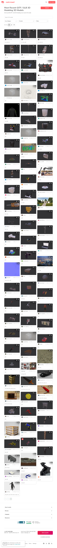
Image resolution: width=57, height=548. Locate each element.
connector (8, 241)
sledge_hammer (9, 54)
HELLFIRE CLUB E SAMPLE (12, 179)
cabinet (8, 464)
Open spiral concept (27, 100)
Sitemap (34, 543)
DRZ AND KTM (42, 298)
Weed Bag (41, 364)
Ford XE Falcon (26, 341)
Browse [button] (6, 510)
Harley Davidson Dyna (27, 311)
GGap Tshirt (9, 149)
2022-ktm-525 (9, 308)
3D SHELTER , (42, 410)
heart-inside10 (42, 192)
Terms (30, 543)
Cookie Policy (17, 544)
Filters (37, 21)
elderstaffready (26, 113)
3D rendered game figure (44, 456)
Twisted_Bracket (26, 39)
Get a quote (45, 532)
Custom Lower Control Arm (28, 125)
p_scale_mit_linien (26, 261)
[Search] (46, 2)
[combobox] (26, 21)
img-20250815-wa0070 (27, 70)
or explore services (45, 537)
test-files (8, 491)
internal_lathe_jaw (43, 54)
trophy (24, 215)
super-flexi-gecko (43, 220)
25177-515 (42, 103)
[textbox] (26, 21)
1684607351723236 (43, 441)
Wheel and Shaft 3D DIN (27, 401)
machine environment (27, 82)
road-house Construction (11, 338)
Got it (5, 543)
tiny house (8, 164)
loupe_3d (8, 277)
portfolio (41, 207)
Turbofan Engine (43, 39)
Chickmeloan (25, 184)
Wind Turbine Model (43, 235)
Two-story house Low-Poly (12, 385)
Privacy (25, 543)
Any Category (8, 21)
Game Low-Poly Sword (27, 386)
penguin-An (9, 133)
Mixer (24, 371)
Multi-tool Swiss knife (44, 395)
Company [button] (7, 514)
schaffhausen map (26, 468)
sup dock (8, 257)
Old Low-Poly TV (10, 401)
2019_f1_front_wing (10, 70)
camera (24, 245)
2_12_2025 (42, 161)
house (8, 416)
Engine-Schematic (26, 230)
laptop (41, 250)
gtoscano (25, 432)
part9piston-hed (43, 131)
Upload (47, 7)
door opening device (10, 476)
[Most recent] (9, 25)
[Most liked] (11, 25)
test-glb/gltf (9, 449)
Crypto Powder (9, 369)
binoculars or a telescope (44, 90)
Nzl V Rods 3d (9, 354)
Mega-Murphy (25, 417)
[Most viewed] (14, 25)
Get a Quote (52, 2)
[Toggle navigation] (3, 2)
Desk (24, 276)
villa (24, 169)
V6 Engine (41, 146)
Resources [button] (7, 517)
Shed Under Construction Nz (28, 357)
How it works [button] (8, 507)
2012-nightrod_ (43, 313)
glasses (8, 226)
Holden (41, 344)
